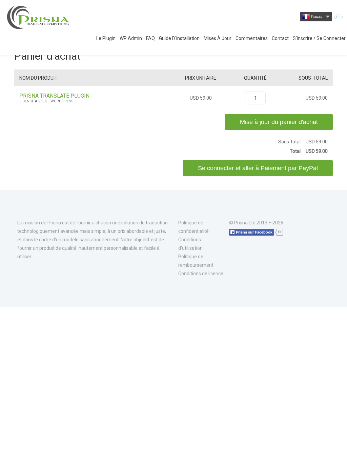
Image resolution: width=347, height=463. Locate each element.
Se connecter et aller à (258, 168)
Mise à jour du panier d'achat (279, 122)
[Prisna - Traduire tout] (39, 17)
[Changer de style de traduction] (338, 16)
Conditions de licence (200, 273)
